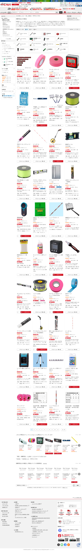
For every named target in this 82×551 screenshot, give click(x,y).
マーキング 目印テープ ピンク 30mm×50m (55, 294)
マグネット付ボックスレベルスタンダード (40, 180)
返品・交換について (72, 506)
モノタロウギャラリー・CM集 (20, 517)
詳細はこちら (64, 487)
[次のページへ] (79, 445)
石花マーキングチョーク (23, 144)
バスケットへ (42, 125)
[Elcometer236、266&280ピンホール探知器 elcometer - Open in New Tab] (31, 469)
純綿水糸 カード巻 (22, 255)
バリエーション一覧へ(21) (72, 198)
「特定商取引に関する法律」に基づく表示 (40, 529)
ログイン (15, 4)
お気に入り (79, 12)
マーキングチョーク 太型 (24, 331)
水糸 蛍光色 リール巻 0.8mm (71, 107)
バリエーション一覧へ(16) (40, 198)
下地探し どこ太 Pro (70, 255)
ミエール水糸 (36, 293)
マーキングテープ (38, 69)
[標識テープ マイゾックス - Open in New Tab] (31, 441)
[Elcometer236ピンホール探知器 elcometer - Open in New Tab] (40, 469)
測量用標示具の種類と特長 (72, 18)
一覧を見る (45, 463)
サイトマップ (34, 536)
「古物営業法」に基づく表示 (37, 531)
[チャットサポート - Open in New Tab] (66, 4)
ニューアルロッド (54, 217)
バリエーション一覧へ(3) (56, 125)
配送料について (61, 506)
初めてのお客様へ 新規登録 (26, 4)
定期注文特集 (4, 514)
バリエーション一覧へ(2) (72, 125)
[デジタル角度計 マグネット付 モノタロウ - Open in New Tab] (58, 441)
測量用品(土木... (15, 12)
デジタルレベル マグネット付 (24, 294)
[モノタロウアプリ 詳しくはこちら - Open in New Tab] (69, 535)
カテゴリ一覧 (4, 503)
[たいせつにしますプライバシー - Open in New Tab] (78, 545)
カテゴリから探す (3, 12)
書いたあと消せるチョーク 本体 (56, 331)
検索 (61, 12)
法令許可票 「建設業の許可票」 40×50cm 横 (40, 406)
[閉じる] (52, 28)
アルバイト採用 (18, 522)
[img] (6, 4)
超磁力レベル (69, 144)
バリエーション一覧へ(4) (72, 161)
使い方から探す (5, 516)
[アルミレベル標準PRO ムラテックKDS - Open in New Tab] (75, 441)
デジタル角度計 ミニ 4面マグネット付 (56, 255)
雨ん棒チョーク (21, 107)
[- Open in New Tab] (61, 512)
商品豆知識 (4, 521)
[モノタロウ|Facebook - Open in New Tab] (65, 545)
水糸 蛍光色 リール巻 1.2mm (23, 180)
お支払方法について (72, 505)
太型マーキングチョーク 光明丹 (40, 218)
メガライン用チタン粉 (71, 368)
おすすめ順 (76, 29)
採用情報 (15, 521)
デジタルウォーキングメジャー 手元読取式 (40, 331)
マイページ (14, 6)
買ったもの (74, 12)
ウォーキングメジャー (55, 144)
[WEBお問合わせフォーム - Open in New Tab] (62, 4)
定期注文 (20, 6)
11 (57, 429)
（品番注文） (9, 12)
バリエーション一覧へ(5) (56, 198)
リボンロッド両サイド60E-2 (55, 369)
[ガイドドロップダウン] (72, 5)
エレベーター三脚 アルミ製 (40, 369)
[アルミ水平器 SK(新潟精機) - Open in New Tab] (23, 441)
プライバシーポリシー (36, 533)
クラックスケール (54, 180)
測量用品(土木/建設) (36, 15)
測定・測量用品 (28, 15)
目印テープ (68, 293)
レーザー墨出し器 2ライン (23, 369)
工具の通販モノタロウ (20, 15)
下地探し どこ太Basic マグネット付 (40, 107)
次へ (63, 429)
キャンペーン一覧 (5, 512)
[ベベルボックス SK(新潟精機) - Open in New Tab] (40, 441)
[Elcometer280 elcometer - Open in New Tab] (58, 469)
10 (54, 429)
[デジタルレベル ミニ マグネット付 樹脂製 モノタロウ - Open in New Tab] (49, 441)
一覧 (31, 29)
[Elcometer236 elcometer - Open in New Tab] (23, 469)
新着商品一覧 (4, 507)
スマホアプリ (4, 523)
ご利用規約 (34, 528)
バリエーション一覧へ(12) (40, 274)
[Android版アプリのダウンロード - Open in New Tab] (75, 540)
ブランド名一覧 (5, 505)
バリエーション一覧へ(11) (24, 161)
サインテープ (20, 406)
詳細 (56, 12)
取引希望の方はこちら (19, 531)
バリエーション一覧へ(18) (40, 312)
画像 (27, 29)
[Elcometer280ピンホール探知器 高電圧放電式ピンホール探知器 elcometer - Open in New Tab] (66, 469)
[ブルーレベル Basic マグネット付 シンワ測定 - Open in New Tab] (66, 441)
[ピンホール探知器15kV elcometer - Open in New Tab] (75, 469)
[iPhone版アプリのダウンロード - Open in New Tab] (63, 540)
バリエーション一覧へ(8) (24, 125)
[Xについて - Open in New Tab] (58, 545)
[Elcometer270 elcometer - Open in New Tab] (49, 469)
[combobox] (37, 12)
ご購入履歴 (26, 6)
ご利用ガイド (62, 502)
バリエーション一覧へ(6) (24, 274)
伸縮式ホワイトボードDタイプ (71, 218)
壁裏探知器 (20, 217)
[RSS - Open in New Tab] (68, 545)
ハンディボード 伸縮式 (55, 107)
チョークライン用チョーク (40, 255)
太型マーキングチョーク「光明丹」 (72, 180)
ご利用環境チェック (35, 535)
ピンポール (36, 144)
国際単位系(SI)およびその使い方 (73, 19)
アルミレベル (20, 69)
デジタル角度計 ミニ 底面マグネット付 (72, 70)
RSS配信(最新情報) (6, 525)
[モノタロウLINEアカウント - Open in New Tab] (62, 545)
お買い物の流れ (61, 505)
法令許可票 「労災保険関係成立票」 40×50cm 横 (72, 406)
